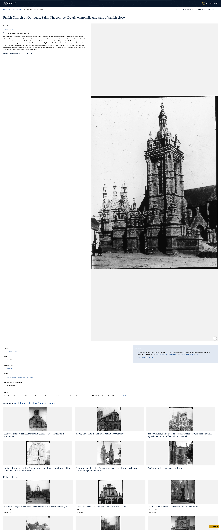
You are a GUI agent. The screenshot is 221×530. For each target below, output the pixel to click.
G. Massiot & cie (12, 351)
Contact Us (7, 392)
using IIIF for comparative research (166, 354)
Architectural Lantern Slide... (16, 9)
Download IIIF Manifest (146, 357)
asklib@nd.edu (123, 396)
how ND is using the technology (188, 354)
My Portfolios (188, 9)
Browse (211, 9)
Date (5, 356)
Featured (201, 9)
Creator (6, 348)
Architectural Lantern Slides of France (34, 403)
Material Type (8, 365)
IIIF (138, 352)
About (177, 9)
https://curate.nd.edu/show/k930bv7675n (20, 377)
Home (4, 9)
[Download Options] (31, 53)
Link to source (8, 374)
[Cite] (27, 53)
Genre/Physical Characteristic (13, 382)
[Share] (23, 53)
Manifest (10, 368)
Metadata (138, 349)
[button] (154, 182)
